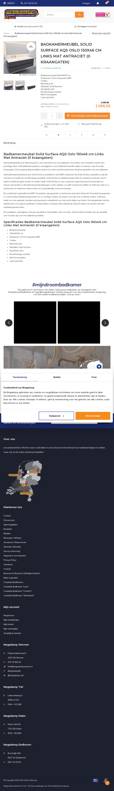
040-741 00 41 (14, 762)
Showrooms (9, 520)
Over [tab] (94, 377)
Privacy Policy (10, 560)
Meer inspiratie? (11, 578)
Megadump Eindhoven (17, 744)
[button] (35, 322)
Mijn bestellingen (11, 620)
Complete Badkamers (13, 582)
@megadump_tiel (16, 675)
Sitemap (33, 780)
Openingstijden (11, 524)
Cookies (7, 569)
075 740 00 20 (30, 3)
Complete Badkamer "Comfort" (18, 591)
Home (6, 33)
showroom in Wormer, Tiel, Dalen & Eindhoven (87, 26)
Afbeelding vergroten (29, 75)
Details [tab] (57, 377)
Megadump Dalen (15, 715)
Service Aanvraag (12, 551)
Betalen (7, 533)
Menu (11, 3)
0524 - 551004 (14, 733)
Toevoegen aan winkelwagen (89, 115)
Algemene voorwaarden (15, 555)
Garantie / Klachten (12, 547)
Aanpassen (55, 415)
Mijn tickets (9, 624)
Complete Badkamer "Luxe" (16, 586)
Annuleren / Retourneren (15, 542)
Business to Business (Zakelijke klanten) (22, 573)
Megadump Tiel (13, 687)
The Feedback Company (58, 786)
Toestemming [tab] (20, 377)
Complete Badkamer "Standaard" (19, 595)
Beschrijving (9, 143)
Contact (7, 516)
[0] (106, 3)
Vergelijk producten (12, 633)
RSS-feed (24, 780)
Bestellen (8, 529)
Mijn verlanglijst (11, 629)
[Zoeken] (79, 15)
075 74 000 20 (14, 662)
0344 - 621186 (14, 704)
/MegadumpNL (14, 671)
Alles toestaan (93, 415)
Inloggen (86, 3)
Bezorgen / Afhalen (12, 538)
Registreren (9, 615)
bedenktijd (30, 26)
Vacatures (8, 564)
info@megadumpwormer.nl (20, 666)
